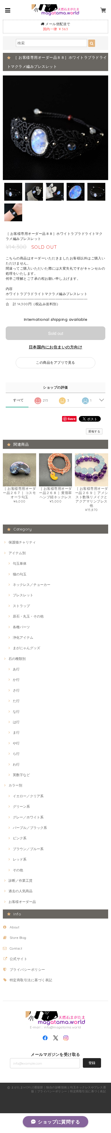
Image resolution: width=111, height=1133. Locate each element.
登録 (92, 1063)
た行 (16, 701)
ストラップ (21, 606)
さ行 (16, 690)
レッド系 (19, 859)
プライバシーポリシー (27, 969)
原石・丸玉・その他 (28, 616)
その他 (18, 870)
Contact (16, 948)
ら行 (16, 753)
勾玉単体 (19, 563)
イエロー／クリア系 (28, 796)
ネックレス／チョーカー (31, 584)
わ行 (16, 764)
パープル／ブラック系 (30, 828)
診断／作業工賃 (20, 880)
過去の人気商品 (20, 891)
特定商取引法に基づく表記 (31, 980)
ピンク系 (19, 838)
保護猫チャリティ (22, 542)
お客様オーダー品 (22, 902)
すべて (18, 400)
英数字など (21, 775)
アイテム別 (17, 553)
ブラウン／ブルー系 (28, 849)
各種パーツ (21, 627)
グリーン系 (21, 806)
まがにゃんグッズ (26, 648)
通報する (94, 431)
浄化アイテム (23, 637)
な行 (16, 711)
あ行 (16, 669)
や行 (16, 743)
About (14, 927)
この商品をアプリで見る (55, 362)
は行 (16, 722)
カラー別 (15, 785)
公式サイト (18, 959)
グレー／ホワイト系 (28, 817)
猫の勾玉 (19, 574)
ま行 (16, 732)
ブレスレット (23, 595)
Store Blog (18, 937)
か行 (16, 679)
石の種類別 (17, 659)
